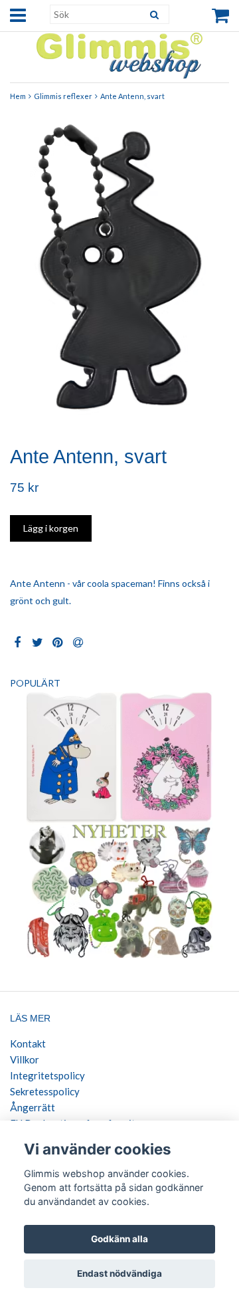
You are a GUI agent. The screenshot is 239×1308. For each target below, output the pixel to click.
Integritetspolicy (47, 1075)
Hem (18, 96)
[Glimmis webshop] (119, 52)
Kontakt (28, 1043)
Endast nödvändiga (119, 1273)
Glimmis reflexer (63, 96)
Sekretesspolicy (45, 1091)
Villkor (24, 1059)
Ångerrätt (32, 1107)
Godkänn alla (119, 1239)
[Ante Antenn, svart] (119, 272)
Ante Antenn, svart (132, 96)
